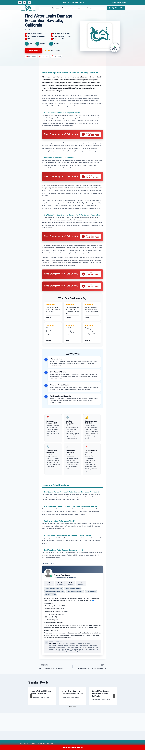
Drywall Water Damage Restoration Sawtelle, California (101, 693)
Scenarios (66, 8)
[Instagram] (29, 2)
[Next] (114, 696)
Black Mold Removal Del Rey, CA (51, 666)
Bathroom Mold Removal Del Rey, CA (92, 666)
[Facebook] (20, 2)
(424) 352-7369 (115, 8)
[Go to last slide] (31, 696)
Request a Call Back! (118, 2)
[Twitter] (24, 2)
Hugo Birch (36, 697)
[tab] (69, 706)
